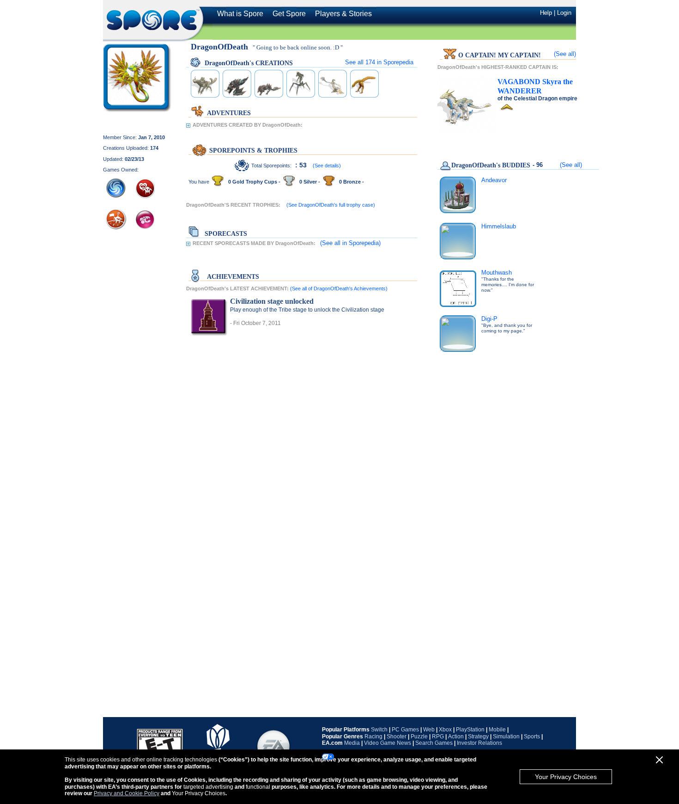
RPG (438, 736)
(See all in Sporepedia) (350, 242)
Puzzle (419, 736)
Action (456, 736)
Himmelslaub (498, 226)
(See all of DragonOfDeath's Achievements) (339, 288)
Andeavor (494, 180)
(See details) (327, 165)
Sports (532, 736)
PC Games (405, 729)
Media (352, 743)
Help (546, 12)
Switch (379, 729)
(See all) (565, 53)
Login (564, 12)
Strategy (478, 736)
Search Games (434, 743)
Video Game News (387, 743)
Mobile (497, 729)
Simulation (506, 736)
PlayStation (470, 729)
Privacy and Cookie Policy (126, 793)
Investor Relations (479, 743)
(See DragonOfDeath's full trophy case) (330, 205)
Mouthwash (496, 272)
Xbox (445, 729)
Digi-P (489, 318)
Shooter (396, 736)
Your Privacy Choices (566, 776)
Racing (373, 736)
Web (429, 729)
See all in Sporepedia (379, 62)
